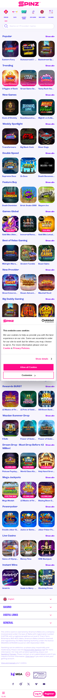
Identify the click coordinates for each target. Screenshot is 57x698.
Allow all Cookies (28, 367)
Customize (27, 375)
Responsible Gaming (32, 650)
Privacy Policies (21, 348)
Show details (42, 359)
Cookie (6, 348)
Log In (38, 694)
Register (49, 694)
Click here (29, 656)
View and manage (8, 663)
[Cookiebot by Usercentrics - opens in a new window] (42, 321)
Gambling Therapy (8, 654)
